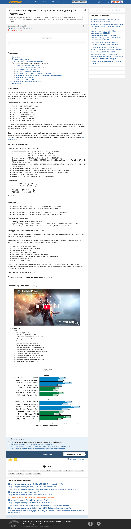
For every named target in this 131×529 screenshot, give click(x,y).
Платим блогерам (80, 1)
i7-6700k (12, 473)
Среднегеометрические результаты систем (27, 81)
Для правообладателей (30, 524)
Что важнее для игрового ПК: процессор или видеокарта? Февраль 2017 (32, 497)
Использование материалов (45, 521)
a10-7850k (37, 473)
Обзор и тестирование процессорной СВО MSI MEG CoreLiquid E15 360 (32, 487)
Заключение (16, 83)
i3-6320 (29, 473)
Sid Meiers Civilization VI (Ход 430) (28, 71)
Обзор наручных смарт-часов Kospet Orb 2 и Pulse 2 (25, 492)
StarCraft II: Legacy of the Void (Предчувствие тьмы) (34, 73)
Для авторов (67, 521)
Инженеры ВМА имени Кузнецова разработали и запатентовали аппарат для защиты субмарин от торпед (107, 26)
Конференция (29, 1)
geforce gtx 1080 (46, 470)
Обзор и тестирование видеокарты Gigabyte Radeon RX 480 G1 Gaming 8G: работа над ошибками (40, 508)
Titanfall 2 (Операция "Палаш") (26, 77)
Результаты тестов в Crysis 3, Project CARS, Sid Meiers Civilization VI (31, 444)
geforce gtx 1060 (57, 470)
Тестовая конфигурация (20, 59)
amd (11, 470)
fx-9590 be (20, 473)
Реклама (58, 521)
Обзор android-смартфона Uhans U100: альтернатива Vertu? (28, 500)
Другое (65, 1)
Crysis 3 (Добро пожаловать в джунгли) (30, 67)
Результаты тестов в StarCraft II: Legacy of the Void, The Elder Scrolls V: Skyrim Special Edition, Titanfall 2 (42, 446)
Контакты (31, 521)
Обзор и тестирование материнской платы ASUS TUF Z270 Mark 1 (30, 503)
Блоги (37, 1)
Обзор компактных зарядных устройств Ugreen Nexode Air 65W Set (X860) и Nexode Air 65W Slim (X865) (43, 489)
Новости (45, 1)
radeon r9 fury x (68, 470)
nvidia (23, 470)
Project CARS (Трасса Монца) (26, 69)
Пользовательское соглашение (50, 524)
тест (29, 470)
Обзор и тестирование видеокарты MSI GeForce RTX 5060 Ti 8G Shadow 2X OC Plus (36, 484)
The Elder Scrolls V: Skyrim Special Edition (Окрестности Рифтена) (39, 75)
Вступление (16, 57)
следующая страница (74, 454)
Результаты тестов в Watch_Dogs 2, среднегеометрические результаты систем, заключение (39, 448)
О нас (24, 521)
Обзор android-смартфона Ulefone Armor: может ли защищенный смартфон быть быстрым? (39, 505)
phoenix (36, 470)
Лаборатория (56, 1)
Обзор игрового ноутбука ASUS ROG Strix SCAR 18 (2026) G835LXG (30, 495)
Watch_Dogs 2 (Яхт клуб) (25, 79)
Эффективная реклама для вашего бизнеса (107, 10)
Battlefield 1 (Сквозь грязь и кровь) (28, 65)
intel (17, 470)
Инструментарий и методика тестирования (27, 61)
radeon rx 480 (79, 470)
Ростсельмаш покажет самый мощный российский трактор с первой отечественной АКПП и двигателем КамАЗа (106, 38)
